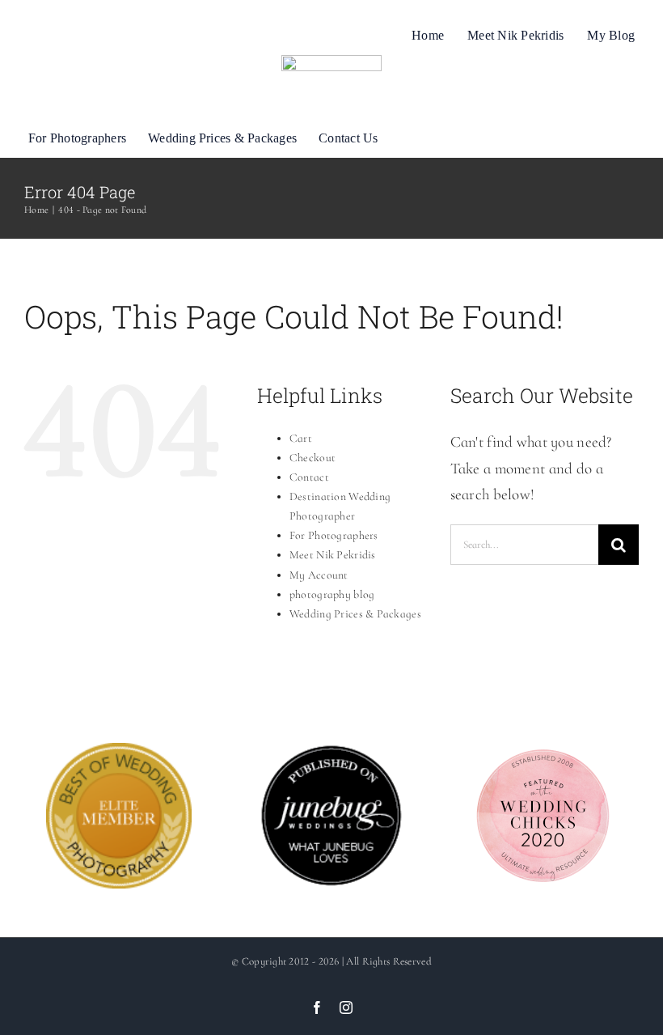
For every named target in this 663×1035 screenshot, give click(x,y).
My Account (318, 575)
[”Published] (331, 755)
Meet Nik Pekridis (332, 555)
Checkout (312, 457)
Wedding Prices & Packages (355, 614)
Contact (309, 477)
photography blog (332, 594)
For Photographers (333, 535)
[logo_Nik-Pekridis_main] (331, 62)
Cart (300, 438)
